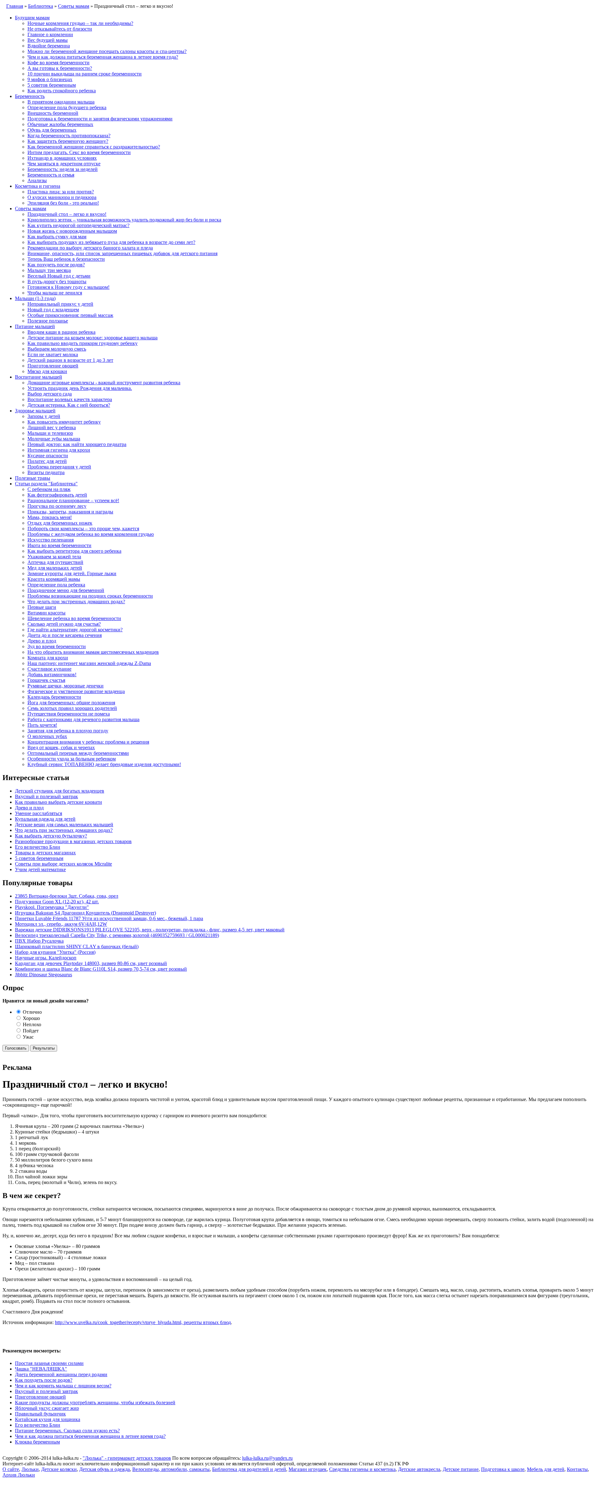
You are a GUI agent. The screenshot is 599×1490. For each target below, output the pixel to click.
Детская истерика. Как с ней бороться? (68, 405)
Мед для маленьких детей (54, 567)
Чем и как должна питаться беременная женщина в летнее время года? (102, 57)
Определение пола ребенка (56, 584)
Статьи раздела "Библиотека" (46, 483)
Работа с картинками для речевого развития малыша (83, 719)
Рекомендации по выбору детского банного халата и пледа (90, 247)
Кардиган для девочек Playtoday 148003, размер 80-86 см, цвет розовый (91, 963)
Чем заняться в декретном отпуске (63, 163)
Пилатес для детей (47, 461)
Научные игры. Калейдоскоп (45, 957)
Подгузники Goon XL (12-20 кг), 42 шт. (57, 901)
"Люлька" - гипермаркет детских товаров (127, 1458)
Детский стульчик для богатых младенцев (59, 791)
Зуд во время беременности (56, 646)
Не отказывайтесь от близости (59, 29)
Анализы (37, 180)
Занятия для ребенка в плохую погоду (67, 730)
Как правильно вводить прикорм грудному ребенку (82, 343)
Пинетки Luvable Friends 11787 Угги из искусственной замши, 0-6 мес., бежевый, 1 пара (109, 918)
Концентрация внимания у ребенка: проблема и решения (88, 742)
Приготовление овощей (52, 365)
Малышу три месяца (49, 270)
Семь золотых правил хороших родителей (72, 708)
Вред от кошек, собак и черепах (61, 747)
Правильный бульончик (40, 1413)
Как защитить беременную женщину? (67, 141)
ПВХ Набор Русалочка (39, 941)
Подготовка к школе (502, 1469)
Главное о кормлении (50, 34)
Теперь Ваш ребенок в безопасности (66, 259)
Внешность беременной (52, 113)
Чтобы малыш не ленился (54, 292)
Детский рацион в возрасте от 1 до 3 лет (70, 360)
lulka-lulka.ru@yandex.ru (267, 1458)
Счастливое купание (49, 669)
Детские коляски (59, 1469)
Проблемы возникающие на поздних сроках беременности (90, 596)
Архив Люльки (18, 1475)
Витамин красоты (46, 612)
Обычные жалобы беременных (60, 124)
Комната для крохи (47, 657)
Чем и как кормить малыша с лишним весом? (63, 1385)
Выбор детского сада (49, 393)
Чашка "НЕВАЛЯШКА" (41, 1368)
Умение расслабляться (38, 813)
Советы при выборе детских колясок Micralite (63, 863)
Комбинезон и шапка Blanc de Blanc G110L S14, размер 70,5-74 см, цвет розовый (101, 969)
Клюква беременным (37, 1441)
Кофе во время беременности (58, 62)
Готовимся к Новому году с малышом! (68, 287)
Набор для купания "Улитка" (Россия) (55, 952)
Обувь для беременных (51, 130)
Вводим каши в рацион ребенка (61, 332)
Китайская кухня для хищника (47, 1419)
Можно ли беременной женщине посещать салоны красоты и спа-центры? (107, 51)
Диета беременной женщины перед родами (61, 1374)
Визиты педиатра (46, 472)
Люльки (30, 1469)
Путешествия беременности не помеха (68, 713)
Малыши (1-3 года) (35, 298)
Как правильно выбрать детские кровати (58, 802)
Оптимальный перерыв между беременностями (78, 753)
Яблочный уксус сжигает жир (47, 1408)
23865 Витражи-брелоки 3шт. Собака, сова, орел (66, 896)
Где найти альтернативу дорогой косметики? (75, 629)
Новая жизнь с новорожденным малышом (72, 231)
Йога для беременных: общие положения (71, 702)
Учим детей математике (40, 869)
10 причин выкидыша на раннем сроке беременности (84, 73)
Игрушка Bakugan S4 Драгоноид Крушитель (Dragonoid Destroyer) (85, 912)
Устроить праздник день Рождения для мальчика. (79, 388)
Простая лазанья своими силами (49, 1363)
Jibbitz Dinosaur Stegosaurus (43, 974)
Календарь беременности (54, 697)
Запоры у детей (43, 416)
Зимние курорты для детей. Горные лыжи (71, 573)
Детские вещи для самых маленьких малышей (64, 824)
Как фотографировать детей (57, 494)
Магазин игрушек (308, 1469)
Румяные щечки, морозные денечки (65, 685)
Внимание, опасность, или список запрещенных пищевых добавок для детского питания (122, 253)
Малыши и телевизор (50, 433)
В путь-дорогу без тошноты (56, 281)
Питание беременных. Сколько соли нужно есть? (67, 1430)
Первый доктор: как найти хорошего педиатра (76, 444)
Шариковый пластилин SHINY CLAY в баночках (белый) (77, 946)
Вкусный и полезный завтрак (46, 796)
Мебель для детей (545, 1469)
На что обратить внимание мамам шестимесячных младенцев (93, 652)
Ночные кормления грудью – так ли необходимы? (80, 23)
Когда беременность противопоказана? (68, 135)
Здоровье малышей (35, 410)
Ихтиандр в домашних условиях (62, 158)
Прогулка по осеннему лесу (56, 506)
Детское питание (461, 1469)
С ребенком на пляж (49, 489)
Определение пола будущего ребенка (66, 107)
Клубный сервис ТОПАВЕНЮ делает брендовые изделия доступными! (104, 764)
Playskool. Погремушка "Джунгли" (52, 907)
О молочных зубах (47, 736)
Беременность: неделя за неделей (62, 169)
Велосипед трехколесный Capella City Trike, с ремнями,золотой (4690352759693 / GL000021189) (117, 935)
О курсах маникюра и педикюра (61, 197)
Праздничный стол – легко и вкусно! (66, 214)
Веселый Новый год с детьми (58, 276)
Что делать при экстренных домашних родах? (76, 601)
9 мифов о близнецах (49, 79)
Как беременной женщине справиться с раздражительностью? (93, 146)
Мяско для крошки (47, 371)
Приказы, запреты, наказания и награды (70, 511)
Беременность (30, 96)
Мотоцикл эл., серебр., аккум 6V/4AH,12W (61, 924)
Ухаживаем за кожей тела (54, 556)
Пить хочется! (42, 725)
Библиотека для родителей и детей (249, 1469)
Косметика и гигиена (37, 186)
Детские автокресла (419, 1469)
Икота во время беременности (59, 545)
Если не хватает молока (52, 354)
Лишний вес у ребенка (51, 427)
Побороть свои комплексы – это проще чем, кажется (83, 528)
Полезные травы (32, 478)
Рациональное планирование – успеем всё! (73, 500)
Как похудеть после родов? (56, 264)
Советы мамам (30, 208)
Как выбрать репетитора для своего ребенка (74, 551)
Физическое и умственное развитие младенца (76, 691)
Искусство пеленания (50, 539)
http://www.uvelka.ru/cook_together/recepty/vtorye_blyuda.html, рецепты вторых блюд (143, 1322)
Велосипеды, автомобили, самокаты (171, 1469)
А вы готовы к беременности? (59, 68)
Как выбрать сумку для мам (56, 236)
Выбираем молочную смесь (56, 349)
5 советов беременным (51, 85)
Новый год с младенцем (53, 309)
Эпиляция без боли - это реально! (63, 203)
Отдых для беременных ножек (59, 523)
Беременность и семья (50, 174)
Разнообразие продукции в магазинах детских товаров (73, 841)
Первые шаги (41, 607)
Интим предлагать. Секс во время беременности (79, 152)
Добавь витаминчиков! (51, 674)
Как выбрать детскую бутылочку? (51, 835)
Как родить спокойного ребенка (61, 90)
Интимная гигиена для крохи (58, 450)
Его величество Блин (37, 847)
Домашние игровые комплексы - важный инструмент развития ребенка (103, 382)
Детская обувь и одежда (104, 1469)
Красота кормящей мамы (53, 579)
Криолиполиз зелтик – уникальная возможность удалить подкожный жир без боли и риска (124, 219)
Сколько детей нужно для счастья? (64, 624)
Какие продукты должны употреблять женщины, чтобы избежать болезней (95, 1402)
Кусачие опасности (47, 455)
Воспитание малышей (38, 377)
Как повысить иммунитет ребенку (64, 422)
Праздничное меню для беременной (65, 590)
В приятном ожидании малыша (61, 101)
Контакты (577, 1469)
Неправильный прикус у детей (60, 304)
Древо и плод (41, 640)
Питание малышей (35, 326)
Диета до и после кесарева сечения (64, 635)
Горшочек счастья (46, 680)
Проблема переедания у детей (59, 466)
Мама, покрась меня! (49, 517)
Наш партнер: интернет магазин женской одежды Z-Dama (89, 663)
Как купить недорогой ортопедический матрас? (78, 225)
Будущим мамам (32, 17)
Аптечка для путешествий (55, 562)
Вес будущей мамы (47, 40)
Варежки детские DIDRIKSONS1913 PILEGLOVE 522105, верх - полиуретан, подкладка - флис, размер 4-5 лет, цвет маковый (150, 929)
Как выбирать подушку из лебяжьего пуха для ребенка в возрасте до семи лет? (111, 242)
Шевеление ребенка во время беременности (74, 618)
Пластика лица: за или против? (60, 191)
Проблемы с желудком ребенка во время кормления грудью (90, 534)
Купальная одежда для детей (45, 819)
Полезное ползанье (47, 320)
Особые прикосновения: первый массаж (70, 315)
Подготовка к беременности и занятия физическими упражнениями (100, 118)
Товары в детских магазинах (45, 852)
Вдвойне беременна (48, 45)
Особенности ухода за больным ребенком (71, 758)
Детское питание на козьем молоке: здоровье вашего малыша (92, 337)
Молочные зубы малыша (53, 438)
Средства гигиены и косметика (362, 1469)
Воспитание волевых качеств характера (69, 399)
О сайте (10, 1469)
